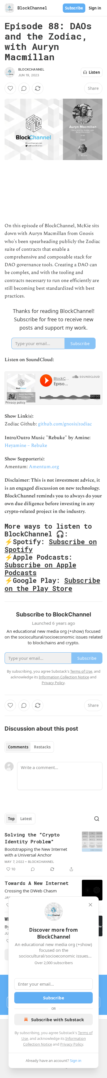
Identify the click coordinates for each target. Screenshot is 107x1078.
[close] (90, 904)
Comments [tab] (18, 747)
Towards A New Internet (36, 883)
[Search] (96, 818)
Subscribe (74, 8)
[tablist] (29, 747)
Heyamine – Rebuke (26, 445)
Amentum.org (44, 466)
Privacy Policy (71, 1044)
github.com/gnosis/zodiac (65, 424)
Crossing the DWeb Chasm (31, 891)
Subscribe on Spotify (51, 545)
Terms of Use (81, 671)
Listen (94, 72)
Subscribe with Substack (57, 1019)
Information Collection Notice (64, 677)
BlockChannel (31, 69)
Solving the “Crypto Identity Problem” (32, 838)
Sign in (95, 8)
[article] (53, 852)
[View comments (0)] (24, 88)
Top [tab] (11, 818)
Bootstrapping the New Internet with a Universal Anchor (36, 852)
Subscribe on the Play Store (52, 584)
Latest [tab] (26, 818)
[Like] (10, 88)
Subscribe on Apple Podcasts (40, 569)
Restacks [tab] (42, 747)
